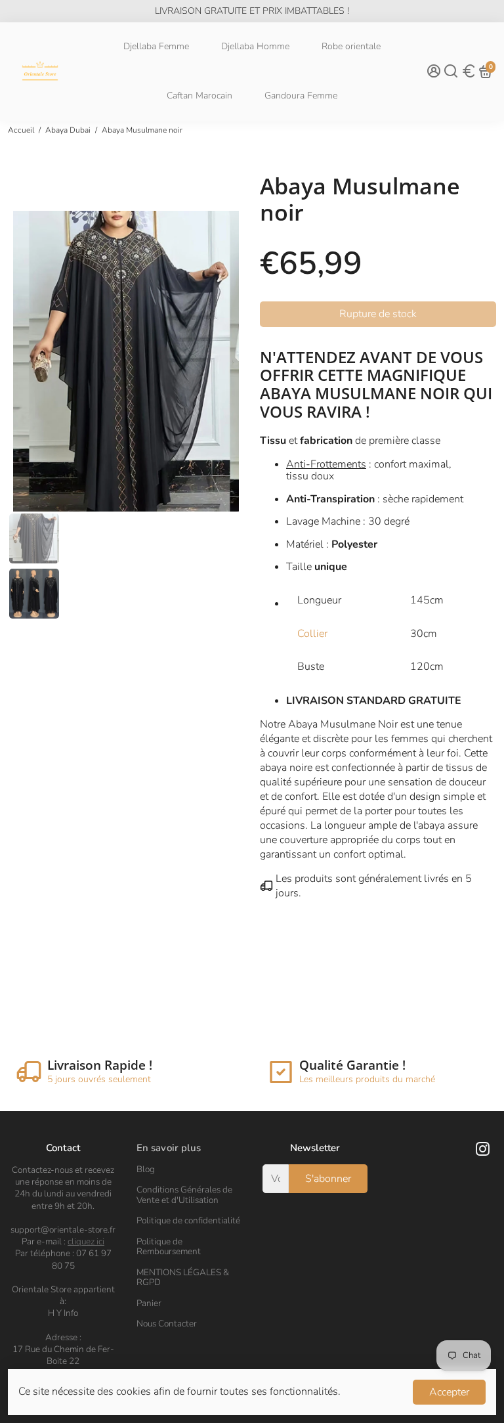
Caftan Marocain (199, 95)
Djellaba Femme (156, 46)
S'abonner (328, 1178)
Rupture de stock (378, 314)
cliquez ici (86, 1241)
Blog (145, 1169)
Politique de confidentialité (188, 1220)
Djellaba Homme (255, 46)
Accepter (449, 1392)
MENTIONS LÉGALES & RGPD (182, 1277)
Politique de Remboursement (168, 1247)
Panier (148, 1303)
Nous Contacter (166, 1324)
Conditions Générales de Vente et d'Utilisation (184, 1195)
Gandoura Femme (300, 95)
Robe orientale (351, 46)
